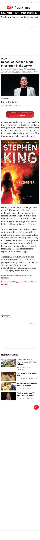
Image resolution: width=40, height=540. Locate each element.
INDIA (3, 13)
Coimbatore (25, 17)
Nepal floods (34, 17)
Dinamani (4, 2)
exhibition (16, 17)
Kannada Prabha (14, 2)
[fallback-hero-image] (8, 363)
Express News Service (9, 102)
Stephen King (6, 317)
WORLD (9, 13)
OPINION (30, 13)
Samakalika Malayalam (28, 2)
